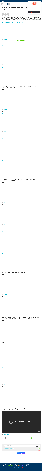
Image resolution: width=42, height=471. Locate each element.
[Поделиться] (37, 438)
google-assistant (17, 11)
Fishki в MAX (21, 453)
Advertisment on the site (10, 465)
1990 (4, 11)
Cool (13, 1)
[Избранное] (39, 438)
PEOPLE (11, 1)
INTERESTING (7, 1)
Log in (31, 446)
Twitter (16, 465)
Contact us (27, 464)
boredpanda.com (6, 39)
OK (19, 465)
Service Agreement (10, 464)
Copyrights (9, 466)
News (2, 464)
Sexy (5, 464)
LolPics (3, 465)
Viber (23, 465)
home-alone (21, 11)
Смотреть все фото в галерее (21, 40)
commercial (9, 11)
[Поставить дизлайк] (6, 438)
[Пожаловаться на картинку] (11, 37)
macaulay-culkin (26, 11)
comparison (12, 11)
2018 (6, 11)
